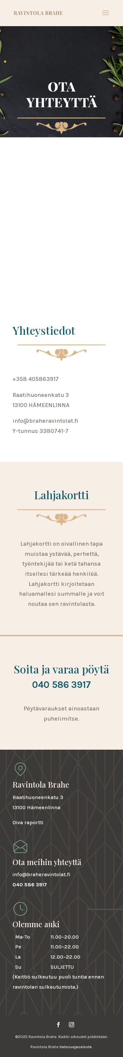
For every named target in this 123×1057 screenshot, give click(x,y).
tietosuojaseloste (76, 1047)
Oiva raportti (27, 822)
